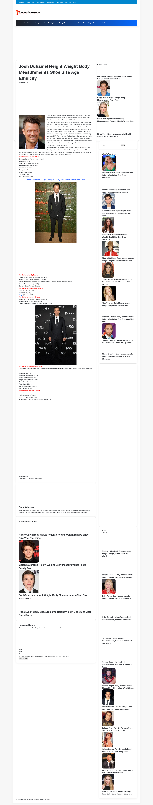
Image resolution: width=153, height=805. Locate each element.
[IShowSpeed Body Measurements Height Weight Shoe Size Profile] (104, 131)
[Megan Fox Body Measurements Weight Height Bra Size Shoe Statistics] (108, 232)
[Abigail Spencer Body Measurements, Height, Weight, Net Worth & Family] (113, 572)
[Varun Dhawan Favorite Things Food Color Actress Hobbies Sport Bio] (108, 704)
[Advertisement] (76, 42)
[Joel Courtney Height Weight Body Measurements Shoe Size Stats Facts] (29, 592)
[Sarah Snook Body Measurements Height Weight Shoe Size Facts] (108, 187)
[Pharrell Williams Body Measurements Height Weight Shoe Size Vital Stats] (110, 256)
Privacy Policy (30, 2)
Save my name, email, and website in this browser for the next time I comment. (45, 656)
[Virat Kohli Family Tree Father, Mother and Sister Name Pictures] (108, 768)
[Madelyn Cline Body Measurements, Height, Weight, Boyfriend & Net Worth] (113, 549)
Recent (104, 530)
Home (19, 23)
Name (21, 649)
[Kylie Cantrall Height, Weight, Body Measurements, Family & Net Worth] (113, 615)
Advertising (59, 2)
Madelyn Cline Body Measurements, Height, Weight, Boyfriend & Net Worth (117, 553)
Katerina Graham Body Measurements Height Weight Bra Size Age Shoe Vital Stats (118, 319)
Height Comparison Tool (96, 23)
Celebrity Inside (45, 799)
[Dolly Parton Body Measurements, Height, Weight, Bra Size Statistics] (109, 594)
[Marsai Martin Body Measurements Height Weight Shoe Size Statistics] (103, 74)
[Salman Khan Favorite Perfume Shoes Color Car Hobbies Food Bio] (108, 725)
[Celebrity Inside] (28, 11)
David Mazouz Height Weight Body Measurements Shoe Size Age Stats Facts (116, 213)
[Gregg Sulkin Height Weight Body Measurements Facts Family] (103, 95)
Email (21, 651)
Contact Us (50, 2)
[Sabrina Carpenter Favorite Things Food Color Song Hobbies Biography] (108, 789)
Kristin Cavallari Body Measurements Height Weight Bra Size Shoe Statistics (117, 175)
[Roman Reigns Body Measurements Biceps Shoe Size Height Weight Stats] (109, 683)
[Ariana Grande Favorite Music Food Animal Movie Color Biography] (107, 747)
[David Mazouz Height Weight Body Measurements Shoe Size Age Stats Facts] (108, 208)
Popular (104, 532)
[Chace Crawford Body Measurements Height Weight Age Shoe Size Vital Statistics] (108, 351)
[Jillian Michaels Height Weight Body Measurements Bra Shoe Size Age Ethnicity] (108, 277)
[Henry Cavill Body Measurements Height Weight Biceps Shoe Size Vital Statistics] (27, 532)
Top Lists (81, 23)
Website (21, 654)
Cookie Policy (41, 2)
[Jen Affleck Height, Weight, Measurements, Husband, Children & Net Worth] (113, 636)
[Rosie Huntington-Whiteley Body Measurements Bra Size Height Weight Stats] (103, 116)
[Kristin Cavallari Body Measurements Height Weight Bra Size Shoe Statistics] (109, 170)
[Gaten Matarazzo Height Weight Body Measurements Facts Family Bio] (29, 562)
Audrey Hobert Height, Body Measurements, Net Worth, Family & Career (117, 664)
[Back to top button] (13, 802)
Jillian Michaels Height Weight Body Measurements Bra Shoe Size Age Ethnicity (117, 281)
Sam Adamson (23, 82)
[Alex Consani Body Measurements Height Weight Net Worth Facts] (109, 300)
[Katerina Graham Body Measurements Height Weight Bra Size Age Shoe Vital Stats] (108, 314)
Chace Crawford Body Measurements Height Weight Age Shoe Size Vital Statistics (117, 356)
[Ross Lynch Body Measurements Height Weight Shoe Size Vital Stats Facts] (27, 609)
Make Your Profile (70, 2)
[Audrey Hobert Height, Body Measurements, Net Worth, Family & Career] (113, 659)
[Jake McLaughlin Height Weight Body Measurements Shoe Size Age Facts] (109, 338)
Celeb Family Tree (50, 23)
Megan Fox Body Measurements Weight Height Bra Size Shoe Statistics (115, 237)
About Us (21, 2)
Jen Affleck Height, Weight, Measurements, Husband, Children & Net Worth (117, 640)
